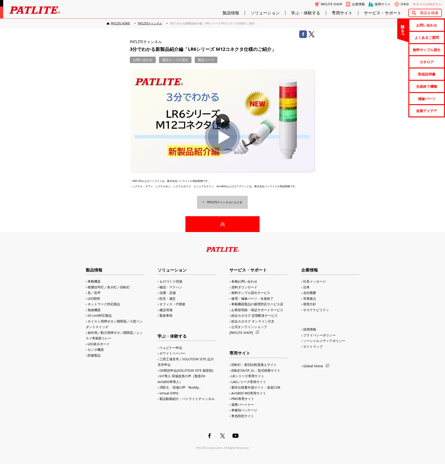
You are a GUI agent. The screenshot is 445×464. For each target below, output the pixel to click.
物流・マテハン (170, 287)
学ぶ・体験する (305, 13)
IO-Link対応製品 (100, 315)
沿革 (306, 287)
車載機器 (94, 281)
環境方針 (309, 304)
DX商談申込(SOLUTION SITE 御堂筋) (186, 370)
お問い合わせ (426, 25)
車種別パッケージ (244, 410)
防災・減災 (167, 298)
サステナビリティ (316, 310)
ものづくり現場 (170, 281)
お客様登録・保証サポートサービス (257, 310)
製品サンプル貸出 (175, 60)
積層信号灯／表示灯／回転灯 (109, 287)
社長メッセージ (314, 281)
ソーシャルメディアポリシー (324, 340)
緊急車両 (165, 315)
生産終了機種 (426, 86)
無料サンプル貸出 (427, 49)
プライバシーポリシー (319, 335)
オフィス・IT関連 (172, 304)
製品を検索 (429, 12)
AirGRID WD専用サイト (248, 393)
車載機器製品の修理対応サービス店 (257, 304)
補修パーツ (426, 98)
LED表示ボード (99, 344)
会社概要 (309, 292)
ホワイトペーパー (172, 353)
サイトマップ (313, 346)
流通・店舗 (167, 292)
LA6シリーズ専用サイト (248, 382)
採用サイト (383, 4)
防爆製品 (94, 355)
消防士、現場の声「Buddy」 (180, 387)
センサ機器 (96, 349)
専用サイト (342, 13)
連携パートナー (242, 404)
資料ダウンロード (244, 287)
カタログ (427, 61)
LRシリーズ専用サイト (247, 376)
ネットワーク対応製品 (104, 304)
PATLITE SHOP (331, 4)
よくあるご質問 (427, 37)
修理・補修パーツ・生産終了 (252, 298)
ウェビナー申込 (170, 347)
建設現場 (165, 310)
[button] (222, 121)
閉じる (402, 26)
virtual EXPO (168, 393)
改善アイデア (426, 110)
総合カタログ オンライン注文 (252, 321)
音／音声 (94, 292)
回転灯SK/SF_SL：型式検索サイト (255, 370)
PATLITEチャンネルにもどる (224, 202)
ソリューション (265, 13)
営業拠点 (309, 298)
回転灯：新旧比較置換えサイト (254, 364)
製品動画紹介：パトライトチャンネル (187, 398)
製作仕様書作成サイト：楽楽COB (255, 387)
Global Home (313, 366)
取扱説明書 (426, 74)
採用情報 (309, 329)
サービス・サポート (382, 13)
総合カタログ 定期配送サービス (254, 315)
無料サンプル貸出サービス (250, 292)
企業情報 (358, 4)
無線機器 (94, 310)
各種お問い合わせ (244, 281)
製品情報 (230, 13)
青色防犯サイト (242, 416)
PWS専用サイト (242, 398)
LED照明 (94, 298)
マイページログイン (427, 4)
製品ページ (206, 60)
